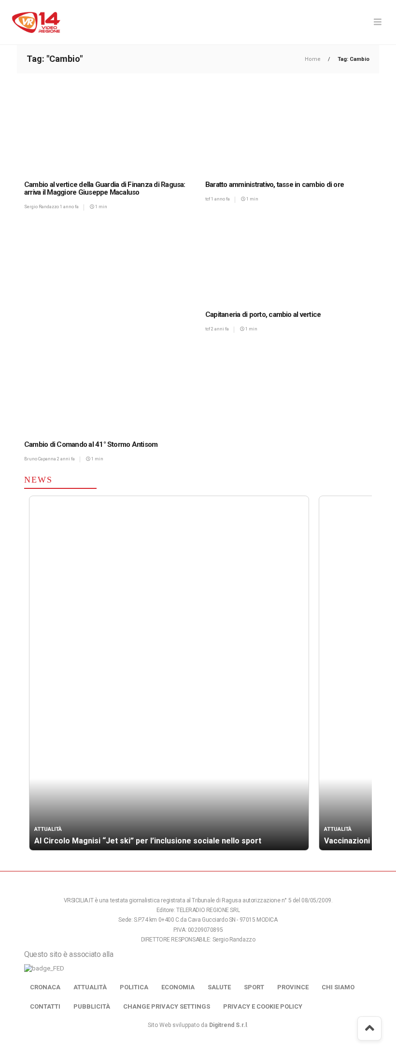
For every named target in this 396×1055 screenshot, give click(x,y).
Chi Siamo (338, 987)
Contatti (45, 1006)
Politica (134, 987)
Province (293, 987)
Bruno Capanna (40, 458)
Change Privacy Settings (166, 1006)
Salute (219, 987)
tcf (208, 199)
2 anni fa (220, 329)
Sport (254, 987)
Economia (178, 987)
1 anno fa (69, 206)
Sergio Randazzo (42, 206)
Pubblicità (91, 1006)
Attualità (90, 987)
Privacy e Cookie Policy (262, 1006)
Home (313, 59)
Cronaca (45, 987)
